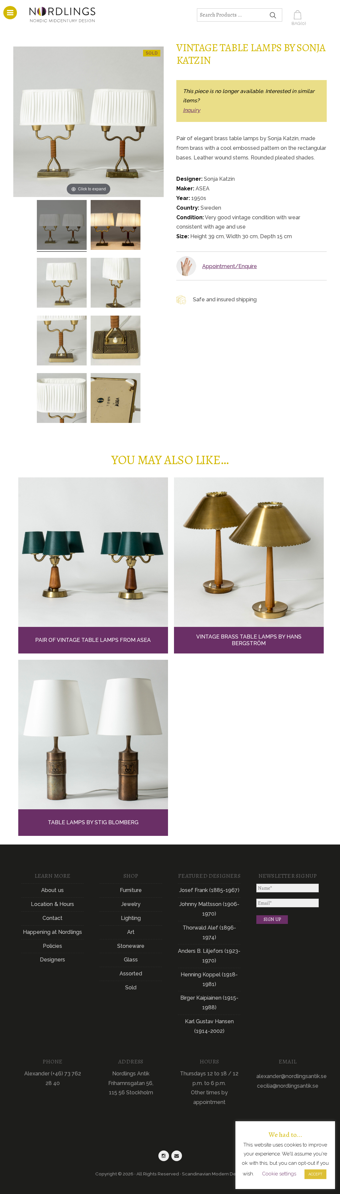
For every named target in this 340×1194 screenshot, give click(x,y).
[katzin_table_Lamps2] (62, 226)
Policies (52, 946)
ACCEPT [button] (315, 1174)
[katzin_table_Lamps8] (115, 399)
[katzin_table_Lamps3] (62, 284)
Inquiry (191, 110)
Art (130, 932)
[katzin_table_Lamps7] (62, 399)
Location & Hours (52, 904)
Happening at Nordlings (52, 932)
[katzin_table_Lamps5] (115, 341)
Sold (130, 987)
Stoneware (131, 946)
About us (52, 890)
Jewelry (131, 904)
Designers (52, 959)
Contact (52, 918)
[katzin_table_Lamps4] (62, 341)
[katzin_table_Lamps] (115, 226)
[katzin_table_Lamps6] (115, 284)
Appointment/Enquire (229, 266)
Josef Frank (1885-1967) (209, 890)
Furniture (131, 890)
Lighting (131, 918)
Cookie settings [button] (279, 1174)
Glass (131, 959)
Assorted (131, 973)
